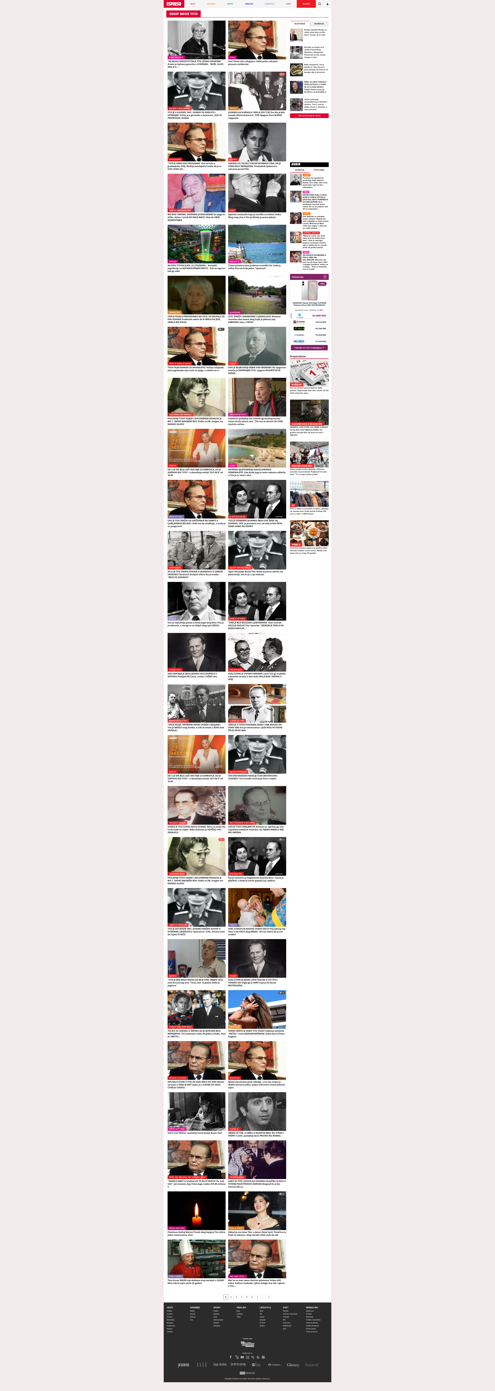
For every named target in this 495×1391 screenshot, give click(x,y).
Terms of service (311, 1332)
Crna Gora (286, 1323)
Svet (285, 1307)
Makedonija (287, 1326)
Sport (217, 1307)
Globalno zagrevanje (290, 1314)
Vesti (170, 1307)
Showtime (216, 1326)
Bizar (238, 1311)
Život (261, 1311)
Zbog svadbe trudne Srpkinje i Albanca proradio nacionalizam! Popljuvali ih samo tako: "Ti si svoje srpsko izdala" (308, 471)
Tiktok (239, 1317)
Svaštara (240, 1314)
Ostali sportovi (218, 1320)
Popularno (319, 170)
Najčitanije (299, 24)
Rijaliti (192, 1311)
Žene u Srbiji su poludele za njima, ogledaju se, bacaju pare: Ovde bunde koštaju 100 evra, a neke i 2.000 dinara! (309, 511)
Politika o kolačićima (313, 1320)
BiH (284, 1320)
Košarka (216, 1314)
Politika (169, 1311)
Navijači (216, 1323)
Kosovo (169, 1329)
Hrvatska (286, 1317)
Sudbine (170, 1332)
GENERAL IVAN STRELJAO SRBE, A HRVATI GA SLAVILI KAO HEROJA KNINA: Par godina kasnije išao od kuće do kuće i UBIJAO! (309, 431)
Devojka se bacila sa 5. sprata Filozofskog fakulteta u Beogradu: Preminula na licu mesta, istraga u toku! (315, 52)
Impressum (310, 1311)
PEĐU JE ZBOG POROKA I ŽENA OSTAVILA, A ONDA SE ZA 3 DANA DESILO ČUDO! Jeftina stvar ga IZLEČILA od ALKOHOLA (315, 87)
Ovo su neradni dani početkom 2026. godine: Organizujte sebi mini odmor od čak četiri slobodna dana (309, 390)
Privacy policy (311, 1329)
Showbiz (195, 1307)
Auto (284, 1329)
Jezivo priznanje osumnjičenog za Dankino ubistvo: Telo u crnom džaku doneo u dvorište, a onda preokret (315, 104)
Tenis (215, 1317)
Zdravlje (262, 1320)
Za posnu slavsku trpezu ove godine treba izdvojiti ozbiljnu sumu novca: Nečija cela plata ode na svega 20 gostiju (308, 550)
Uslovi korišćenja (312, 1323)
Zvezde (192, 1314)
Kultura (262, 1326)
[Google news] (263, 1357)
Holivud (193, 1317)
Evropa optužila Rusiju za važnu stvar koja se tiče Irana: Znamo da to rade (315, 32)
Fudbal (215, 1311)
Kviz (191, 1320)
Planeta (285, 1311)
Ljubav (262, 1317)
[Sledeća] (269, 1297)
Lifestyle (265, 1307)
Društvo (169, 1314)
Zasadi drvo (171, 1326)
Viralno (241, 1307)
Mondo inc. (312, 1307)
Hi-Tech (262, 1323)
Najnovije (319, 24)
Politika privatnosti (312, 1326)
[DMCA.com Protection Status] (247, 1373)
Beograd (170, 1323)
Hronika (169, 1317)
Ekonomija (170, 1320)
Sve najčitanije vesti (309, 116)
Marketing (309, 1317)
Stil (261, 1314)
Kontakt (308, 1314)
